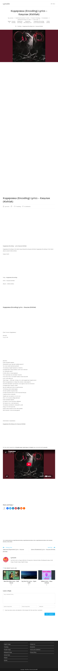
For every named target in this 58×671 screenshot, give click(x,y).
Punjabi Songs (7, 649)
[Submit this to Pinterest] (16, 508)
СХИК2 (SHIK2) (48, 22)
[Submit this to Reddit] (21, 508)
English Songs (7, 644)
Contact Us (32, 644)
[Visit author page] (6, 559)
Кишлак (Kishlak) (13, 22)
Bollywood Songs (8, 652)
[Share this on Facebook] (7, 508)
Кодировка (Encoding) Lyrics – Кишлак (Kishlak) (33, 26)
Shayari (5, 657)
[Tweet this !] (10, 508)
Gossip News (7, 655)
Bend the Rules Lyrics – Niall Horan (11, 582)
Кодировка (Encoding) (19, 22)
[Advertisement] (29, 78)
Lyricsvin (11, 18)
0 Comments (45, 18)
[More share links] (24, 508)
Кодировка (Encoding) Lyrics (28, 22)
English (31, 447)
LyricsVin (6, 4)
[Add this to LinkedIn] (13, 508)
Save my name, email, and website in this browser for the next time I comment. (24, 610)
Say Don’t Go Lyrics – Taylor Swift (29, 582)
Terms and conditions (35, 649)
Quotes (5, 660)
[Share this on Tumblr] (18, 508)
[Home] (15, 26)
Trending (38, 18)
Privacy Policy (33, 652)
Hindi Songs (25, 447)
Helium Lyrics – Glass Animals (46, 582)
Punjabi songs (19, 447)
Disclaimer (32, 647)
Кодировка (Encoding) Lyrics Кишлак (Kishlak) (38, 22)
